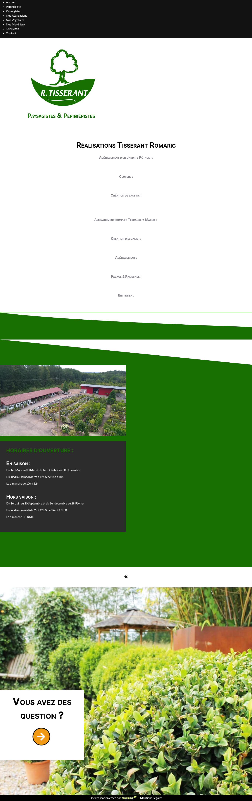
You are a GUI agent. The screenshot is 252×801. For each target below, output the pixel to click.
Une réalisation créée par (106, 798)
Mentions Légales (151, 798)
